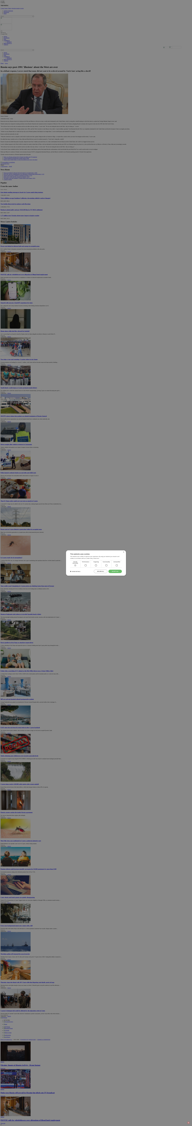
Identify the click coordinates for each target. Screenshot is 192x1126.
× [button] (123, 552)
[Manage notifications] (188, 1123)
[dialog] (96, 563)
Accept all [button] (115, 571)
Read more (96, 558)
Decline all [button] (100, 571)
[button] (75, 571)
